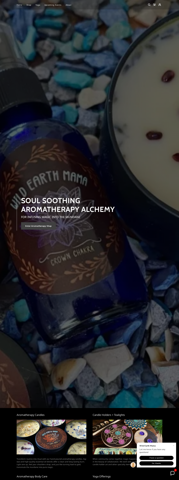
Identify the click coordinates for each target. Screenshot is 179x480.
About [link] (68, 5)
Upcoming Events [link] (52, 5)
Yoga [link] (38, 5)
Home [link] (19, 5)
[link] (154, 4)
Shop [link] (28, 5)
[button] (159, 4)
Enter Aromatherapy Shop (38, 226)
